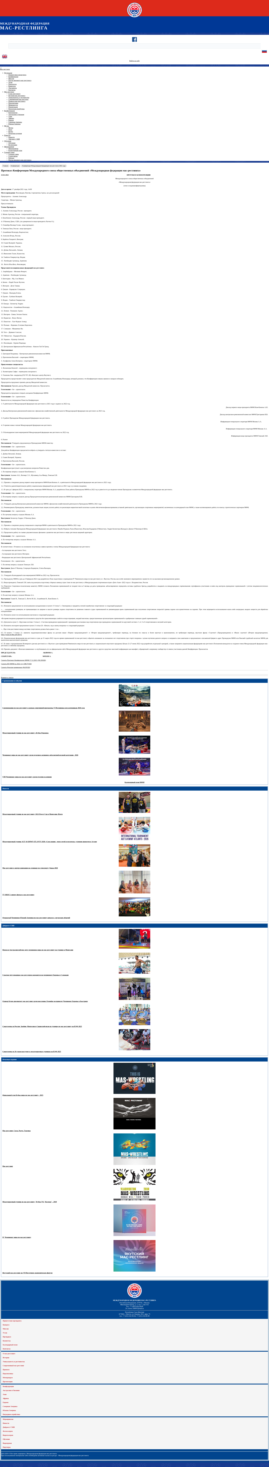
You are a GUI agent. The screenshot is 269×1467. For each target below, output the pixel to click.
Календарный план (15, 150)
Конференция (13, 77)
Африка (11, 118)
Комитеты (12, 86)
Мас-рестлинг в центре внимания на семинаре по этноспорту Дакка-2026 (30, 868)
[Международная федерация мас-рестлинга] (134, 17)
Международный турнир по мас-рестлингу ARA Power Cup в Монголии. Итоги (32, 814)
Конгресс (6, 1325)
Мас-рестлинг (5, 69)
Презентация (13, 107)
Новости (7, 135)
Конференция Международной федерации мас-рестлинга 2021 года (43, 166)
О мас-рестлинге (14, 94)
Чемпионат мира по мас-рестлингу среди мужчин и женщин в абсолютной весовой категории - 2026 (40, 755)
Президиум (12, 84)
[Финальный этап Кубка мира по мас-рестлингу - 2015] (134, 1093)
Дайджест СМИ (14, 139)
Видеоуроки (12, 145)
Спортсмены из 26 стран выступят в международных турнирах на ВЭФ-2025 (31, 1051)
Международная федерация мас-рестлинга (134, 1300)
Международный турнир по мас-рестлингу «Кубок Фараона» (25, 733)
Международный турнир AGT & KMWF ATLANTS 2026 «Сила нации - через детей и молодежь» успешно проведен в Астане (49, 842)
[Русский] (264, 53)
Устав (10, 82)
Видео (10, 131)
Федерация (8, 73)
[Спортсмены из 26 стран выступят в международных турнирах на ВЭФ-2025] (134, 1050)
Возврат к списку (7, 677)
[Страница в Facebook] (134, 41)
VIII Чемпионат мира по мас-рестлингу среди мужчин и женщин (27, 777)
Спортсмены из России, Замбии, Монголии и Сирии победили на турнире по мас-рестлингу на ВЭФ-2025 (42, 1026)
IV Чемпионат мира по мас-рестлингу (16, 1237)
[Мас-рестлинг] (134, 1164)
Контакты (11, 90)
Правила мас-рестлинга (16, 101)
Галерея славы (9, 152)
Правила (6, 1369)
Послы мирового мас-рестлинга (19, 80)
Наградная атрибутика (16, 109)
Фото (10, 130)
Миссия (11, 78)
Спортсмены (13, 156)
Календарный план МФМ (134, 782)
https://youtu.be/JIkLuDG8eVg (11, 635)
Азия (10, 116)
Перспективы (13, 103)
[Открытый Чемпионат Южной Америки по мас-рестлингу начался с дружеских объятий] (134, 916)
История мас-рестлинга (16, 96)
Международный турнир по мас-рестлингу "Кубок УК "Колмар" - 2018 (29, 1202)
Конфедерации (9, 111)
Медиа (6, 126)
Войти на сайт (134, 61)
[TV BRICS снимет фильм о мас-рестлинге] (134, 893)
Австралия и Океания (16, 114)
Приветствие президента (17, 75)
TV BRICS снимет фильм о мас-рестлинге (18, 895)
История (6, 1358)
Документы (12, 88)
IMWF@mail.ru (138, 1308)
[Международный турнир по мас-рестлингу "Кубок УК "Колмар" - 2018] (134, 1200)
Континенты (12, 113)
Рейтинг (11, 158)
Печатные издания (15, 133)
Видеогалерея (8, 1435)
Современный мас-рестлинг (18, 99)
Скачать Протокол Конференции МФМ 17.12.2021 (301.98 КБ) (23, 660)
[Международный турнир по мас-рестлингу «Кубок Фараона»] (134, 731)
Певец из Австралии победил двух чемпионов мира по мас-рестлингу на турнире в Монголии (37, 950)
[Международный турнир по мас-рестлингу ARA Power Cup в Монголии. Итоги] (134, 812)
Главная (5, 166)
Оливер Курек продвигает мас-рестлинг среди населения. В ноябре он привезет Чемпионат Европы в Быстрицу (45, 1001)
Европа (11, 120)
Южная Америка (14, 124)
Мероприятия (9, 147)
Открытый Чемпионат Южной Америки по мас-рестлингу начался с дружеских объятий (36, 918)
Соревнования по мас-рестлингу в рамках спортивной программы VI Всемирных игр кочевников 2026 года (43, 708)
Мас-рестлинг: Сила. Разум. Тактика (16, 1131)
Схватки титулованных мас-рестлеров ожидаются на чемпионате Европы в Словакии (35, 975)
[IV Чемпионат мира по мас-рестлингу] (134, 1235)
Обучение (7, 141)
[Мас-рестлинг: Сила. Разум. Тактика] (134, 1129)
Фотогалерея (8, 1431)
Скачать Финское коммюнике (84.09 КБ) (15, 667)
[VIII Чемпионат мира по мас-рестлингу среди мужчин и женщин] (134, 775)
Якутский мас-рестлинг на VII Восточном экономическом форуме (27, 1273)
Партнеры (7, 1447)
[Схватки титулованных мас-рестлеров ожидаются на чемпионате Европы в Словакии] (134, 973)
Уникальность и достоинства (18, 97)
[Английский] (4, 58)
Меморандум (13, 105)
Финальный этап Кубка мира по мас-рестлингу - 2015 (22, 1095)
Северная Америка (15, 122)
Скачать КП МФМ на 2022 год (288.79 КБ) (16, 664)
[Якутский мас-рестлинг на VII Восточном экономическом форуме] (134, 1271)
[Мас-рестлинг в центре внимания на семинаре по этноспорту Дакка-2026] (134, 866)
